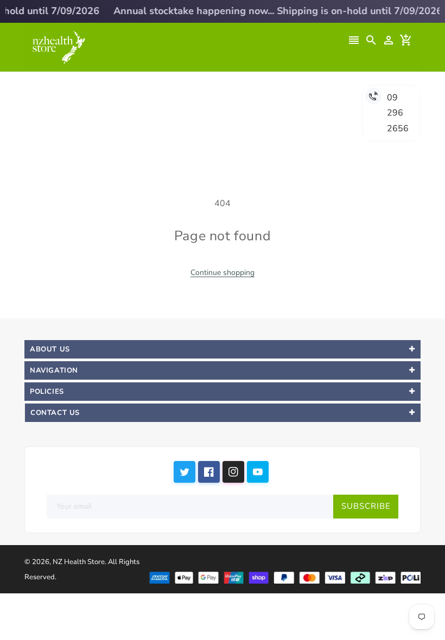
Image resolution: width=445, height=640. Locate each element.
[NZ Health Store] (285, 577)
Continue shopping (222, 272)
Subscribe (366, 506)
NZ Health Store (79, 562)
